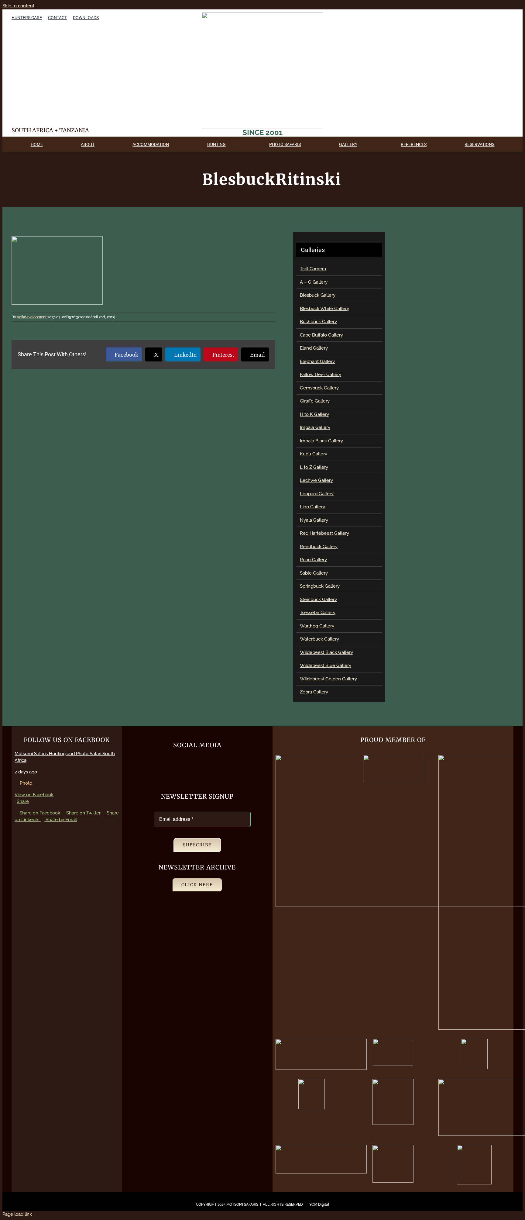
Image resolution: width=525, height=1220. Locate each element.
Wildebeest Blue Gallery (325, 665)
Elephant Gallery (317, 361)
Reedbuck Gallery (319, 546)
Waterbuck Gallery (319, 639)
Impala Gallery (315, 427)
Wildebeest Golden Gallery (328, 679)
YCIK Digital (319, 1204)
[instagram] (511, 17)
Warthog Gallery (317, 626)
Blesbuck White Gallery (324, 308)
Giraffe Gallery (315, 401)
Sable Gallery (314, 573)
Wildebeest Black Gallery (326, 652)
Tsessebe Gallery (317, 612)
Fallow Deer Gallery (320, 374)
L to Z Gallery (314, 467)
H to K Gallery (314, 414)
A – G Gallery (314, 282)
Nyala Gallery (314, 520)
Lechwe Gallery (316, 480)
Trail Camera (313, 268)
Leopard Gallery (317, 493)
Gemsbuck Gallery (319, 388)
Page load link (17, 1214)
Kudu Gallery (313, 454)
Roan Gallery (313, 559)
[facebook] (478, 17)
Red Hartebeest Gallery (324, 533)
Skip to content (18, 6)
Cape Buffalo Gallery (321, 335)
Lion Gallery (312, 507)
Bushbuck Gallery (318, 321)
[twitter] (489, 17)
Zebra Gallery (314, 692)
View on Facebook (34, 794)
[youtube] (500, 17)
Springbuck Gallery (320, 586)
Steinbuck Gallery (318, 599)
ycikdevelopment (31, 317)
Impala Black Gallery (321, 441)
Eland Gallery (314, 348)
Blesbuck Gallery (317, 295)
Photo (26, 783)
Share (23, 801)
